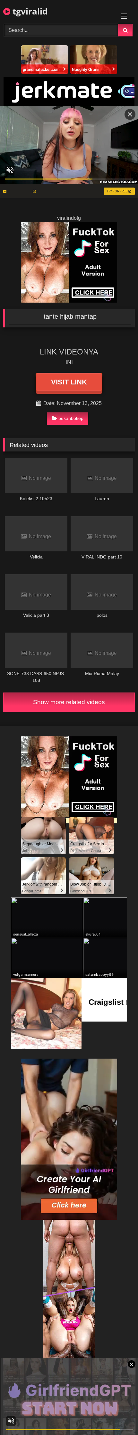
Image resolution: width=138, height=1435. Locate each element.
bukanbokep (70, 418)
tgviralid (28, 11)
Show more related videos (69, 702)
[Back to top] (118, 1416)
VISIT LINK (69, 382)
